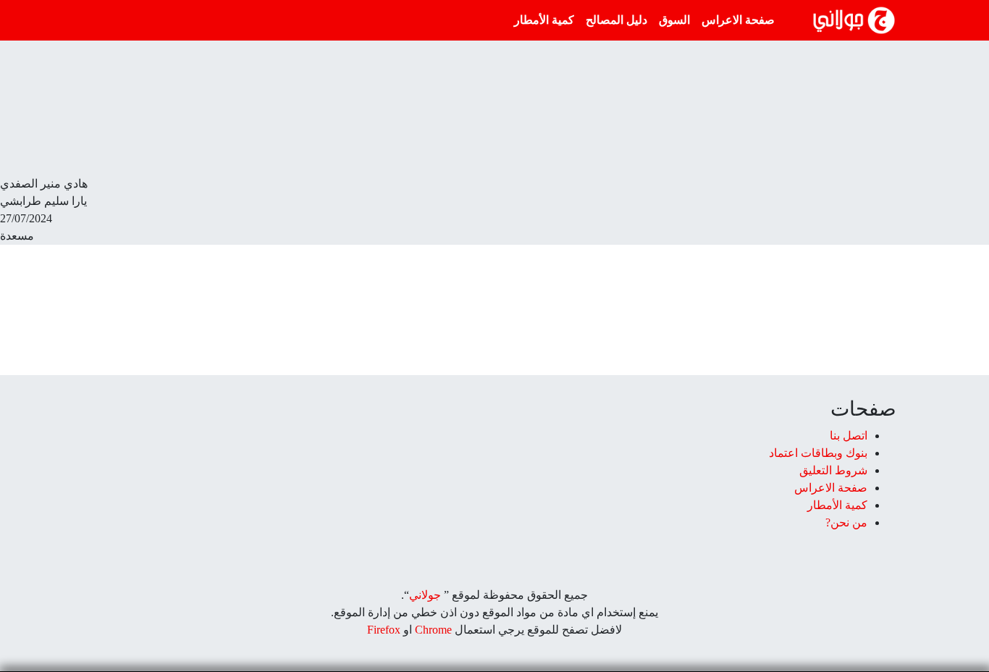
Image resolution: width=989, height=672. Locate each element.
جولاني (425, 595)
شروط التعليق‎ (833, 470)
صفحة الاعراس (738, 20)
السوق (674, 20)
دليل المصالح (616, 20)
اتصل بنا (848, 435)
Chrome (432, 629)
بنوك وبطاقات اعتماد (818, 453)
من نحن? (846, 522)
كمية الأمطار (544, 20)
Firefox (383, 629)
